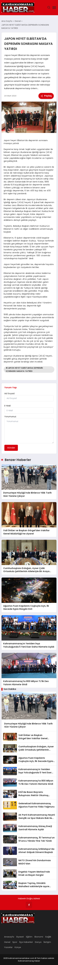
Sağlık (48, 936)
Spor (14, 942)
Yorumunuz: (10, 416)
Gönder (11, 447)
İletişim (47, 942)
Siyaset (20, 936)
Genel (7, 942)
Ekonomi (38, 936)
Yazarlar (8, 947)
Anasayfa (9, 936)
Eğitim (29, 936)
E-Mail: (7, 405)
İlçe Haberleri (26, 942)
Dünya (38, 942)
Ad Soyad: (9, 393)
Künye (18, 947)
